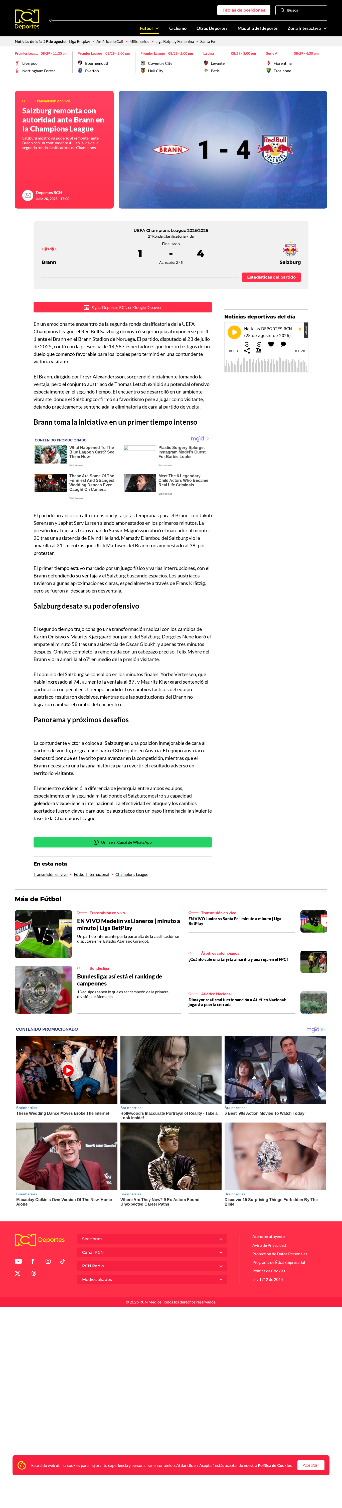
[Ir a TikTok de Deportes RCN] (62, 1262)
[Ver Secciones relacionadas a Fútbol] (157, 28)
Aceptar (311, 1465)
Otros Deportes (212, 28)
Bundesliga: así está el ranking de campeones (119, 980)
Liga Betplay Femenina (174, 41)
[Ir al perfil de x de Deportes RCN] (17, 1274)
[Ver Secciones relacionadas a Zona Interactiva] (325, 28)
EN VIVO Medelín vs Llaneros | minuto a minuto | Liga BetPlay (128, 924)
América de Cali (109, 41)
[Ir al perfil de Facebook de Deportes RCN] (33, 1262)
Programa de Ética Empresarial (278, 1262)
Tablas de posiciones (244, 10)
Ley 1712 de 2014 (267, 1279)
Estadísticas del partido (271, 277)
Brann (49, 262)
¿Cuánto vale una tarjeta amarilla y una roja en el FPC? (238, 959)
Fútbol (146, 28)
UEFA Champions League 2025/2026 (171, 231)
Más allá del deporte (258, 28)
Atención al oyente (268, 1236)
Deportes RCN (49, 192)
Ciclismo (178, 28)
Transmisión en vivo (51, 874)
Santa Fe (207, 41)
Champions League (131, 874)
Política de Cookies (275, 1465)
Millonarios (139, 41)
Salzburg (290, 262)
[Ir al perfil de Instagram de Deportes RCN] (48, 1262)
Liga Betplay (79, 41)
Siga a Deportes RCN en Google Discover (127, 307)
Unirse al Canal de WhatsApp (126, 842)
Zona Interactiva (304, 28)
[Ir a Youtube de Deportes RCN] (18, 1262)
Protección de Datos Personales (279, 1253)
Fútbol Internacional (91, 874)
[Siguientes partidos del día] (323, 62)
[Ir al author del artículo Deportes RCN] (27, 195)
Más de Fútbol (38, 899)
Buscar (293, 10)
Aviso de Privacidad (269, 1245)
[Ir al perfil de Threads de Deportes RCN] (34, 1274)
